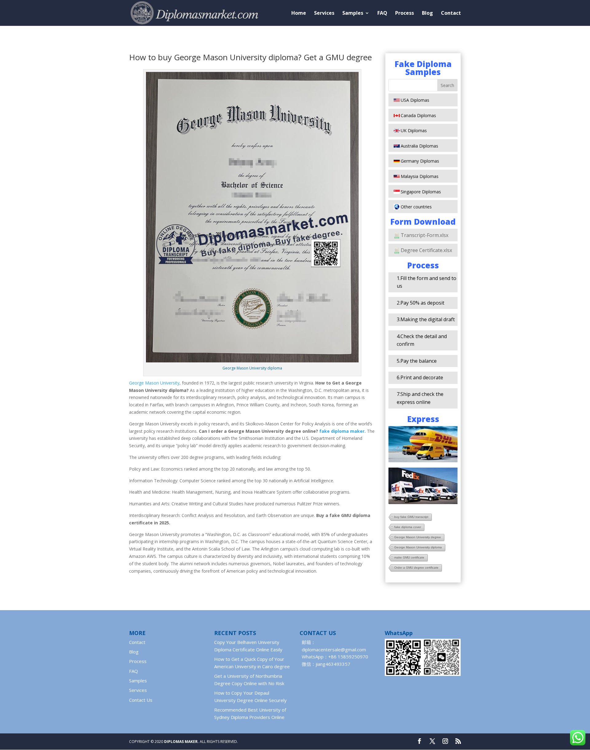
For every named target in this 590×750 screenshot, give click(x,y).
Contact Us (140, 700)
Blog (427, 13)
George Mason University (154, 383)
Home (298, 13)
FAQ (382, 13)
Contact (451, 13)
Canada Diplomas (418, 115)
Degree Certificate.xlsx (426, 250)
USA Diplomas (415, 100)
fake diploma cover (407, 527)
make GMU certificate (409, 557)
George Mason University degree (417, 537)
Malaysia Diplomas (420, 176)
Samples (352, 13)
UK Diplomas (414, 130)
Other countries (416, 207)
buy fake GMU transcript (411, 517)
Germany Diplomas (420, 161)
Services (324, 13)
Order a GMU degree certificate (416, 567)
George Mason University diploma (418, 547)
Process (404, 13)
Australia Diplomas (419, 146)
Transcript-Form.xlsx (424, 235)
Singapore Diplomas (421, 192)
